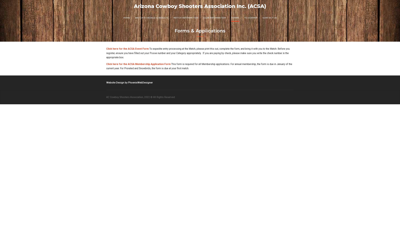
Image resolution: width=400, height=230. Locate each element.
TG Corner (250, 17)
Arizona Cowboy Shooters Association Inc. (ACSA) (200, 6)
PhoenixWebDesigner (140, 82)
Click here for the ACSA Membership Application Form (138, 64)
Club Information (214, 17)
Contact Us (269, 17)
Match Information (185, 17)
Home (126, 17)
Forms (235, 17)
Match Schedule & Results (151, 17)
